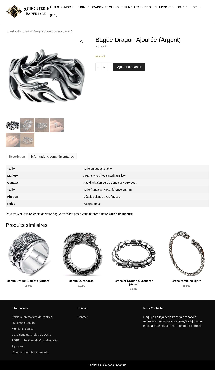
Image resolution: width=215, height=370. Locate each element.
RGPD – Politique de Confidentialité (35, 340)
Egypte (165, 7)
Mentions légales (22, 328)
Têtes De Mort (61, 7)
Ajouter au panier (129, 67)
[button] (55, 15)
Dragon (97, 7)
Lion (81, 7)
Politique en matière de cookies (32, 317)
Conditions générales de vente (31, 334)
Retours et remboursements (30, 352)
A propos (17, 346)
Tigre (194, 7)
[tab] (17, 156)
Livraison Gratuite (23, 322)
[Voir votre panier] (51, 15)
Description (17, 156)
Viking (114, 7)
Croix (149, 7)
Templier (131, 7)
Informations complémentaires (52, 156)
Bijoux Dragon (25, 31)
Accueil (10, 31)
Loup (180, 7)
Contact (83, 317)
